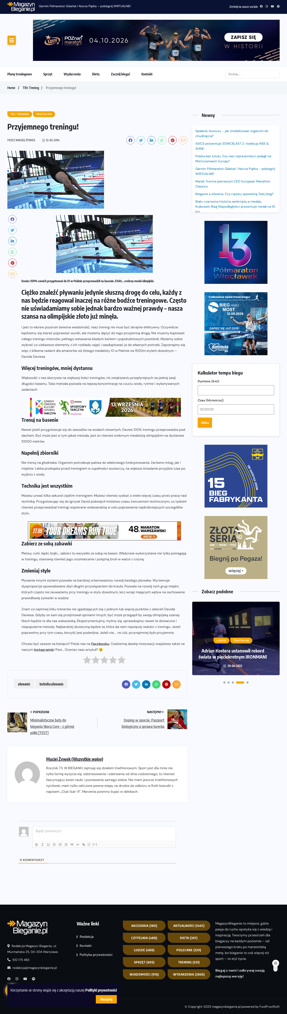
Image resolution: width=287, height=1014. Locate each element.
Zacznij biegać (120, 74)
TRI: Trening (31, 88)
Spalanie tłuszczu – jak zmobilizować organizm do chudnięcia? (231, 133)
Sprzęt (47, 74)
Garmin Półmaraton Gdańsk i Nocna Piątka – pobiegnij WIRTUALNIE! (85, 6)
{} (89, 844)
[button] (224, 682)
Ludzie (144, 950)
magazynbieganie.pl (226, 1006)
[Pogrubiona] (36, 844)
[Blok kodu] (78, 844)
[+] (95, 844)
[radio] (87, 661)
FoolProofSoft (269, 1006)
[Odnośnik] (84, 844)
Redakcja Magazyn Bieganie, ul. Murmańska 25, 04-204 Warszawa (32, 949)
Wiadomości (144, 974)
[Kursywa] (42, 844)
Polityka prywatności (96, 954)
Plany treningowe (19, 74)
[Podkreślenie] (48, 844)
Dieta (96, 74)
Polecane (188, 950)
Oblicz (205, 422)
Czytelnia (144, 938)
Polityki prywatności (101, 990)
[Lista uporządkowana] (60, 844)
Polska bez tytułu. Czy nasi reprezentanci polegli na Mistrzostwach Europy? (233, 158)
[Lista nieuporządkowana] (66, 844)
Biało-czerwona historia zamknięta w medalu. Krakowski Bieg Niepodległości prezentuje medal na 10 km (235, 206)
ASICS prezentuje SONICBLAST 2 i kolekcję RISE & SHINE (232, 146)
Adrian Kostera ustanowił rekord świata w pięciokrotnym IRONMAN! (233, 654)
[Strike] (54, 844)
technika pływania (51, 684)
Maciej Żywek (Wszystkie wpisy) (74, 758)
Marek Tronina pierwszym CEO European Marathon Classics (232, 184)
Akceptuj (106, 999)
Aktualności (189, 926)
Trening (189, 962)
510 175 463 (20, 960)
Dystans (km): (209, 381)
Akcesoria (144, 926)
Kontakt (147, 74)
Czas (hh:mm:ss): (211, 400)
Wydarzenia (72, 74)
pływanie (24, 684)
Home (11, 88)
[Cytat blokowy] (72, 844)
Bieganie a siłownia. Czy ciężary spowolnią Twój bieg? (234, 194)
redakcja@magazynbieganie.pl (34, 968)
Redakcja (87, 936)
